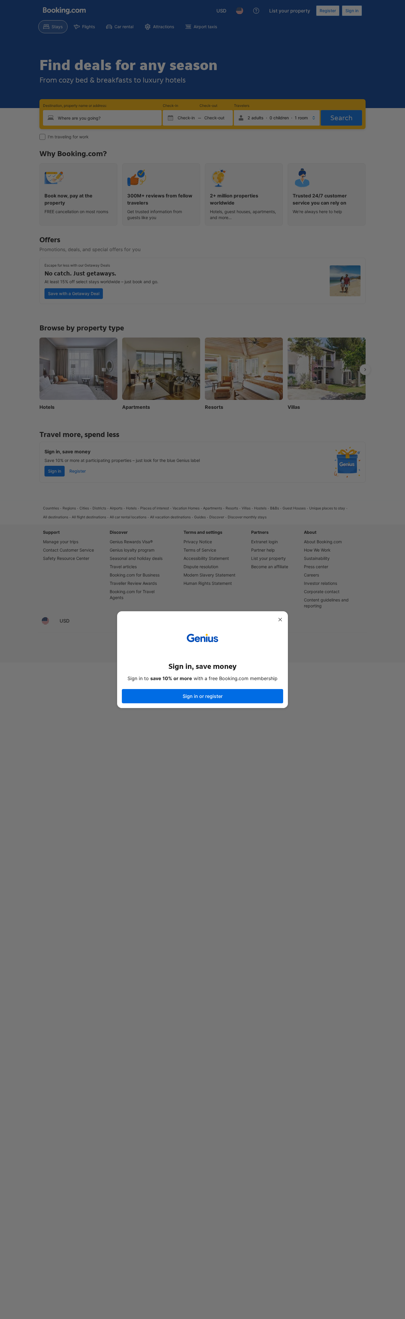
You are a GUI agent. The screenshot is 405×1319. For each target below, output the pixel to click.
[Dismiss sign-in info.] (280, 619)
